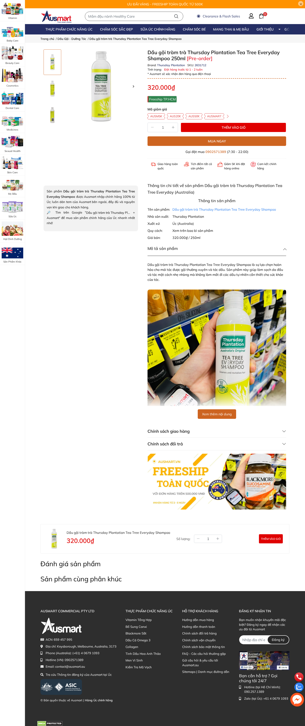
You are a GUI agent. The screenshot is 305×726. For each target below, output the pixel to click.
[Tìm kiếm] (176, 16)
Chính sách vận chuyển (199, 640)
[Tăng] (173, 127)
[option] (52, 62)
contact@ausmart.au (70, 667)
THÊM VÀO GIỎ (233, 127)
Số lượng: (183, 539)
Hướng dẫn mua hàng (198, 620)
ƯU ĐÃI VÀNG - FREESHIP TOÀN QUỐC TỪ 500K (165, 4)
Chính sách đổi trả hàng (199, 633)
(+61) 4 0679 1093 (85, 653)
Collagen (132, 647)
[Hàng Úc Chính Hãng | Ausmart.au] (56, 16)
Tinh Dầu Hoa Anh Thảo (143, 654)
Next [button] (133, 86)
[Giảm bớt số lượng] (198, 539)
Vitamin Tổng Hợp (139, 620)
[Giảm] (152, 127)
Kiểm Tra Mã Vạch (139, 667)
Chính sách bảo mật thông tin (203, 647)
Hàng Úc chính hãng (99, 700)
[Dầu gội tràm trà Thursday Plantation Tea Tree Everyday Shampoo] (101, 86)
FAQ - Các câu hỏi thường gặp (204, 654)
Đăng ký (278, 640)
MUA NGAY (217, 141)
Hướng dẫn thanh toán (198, 627)
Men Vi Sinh (134, 660)
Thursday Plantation (171, 65)
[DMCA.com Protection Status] (49, 723)
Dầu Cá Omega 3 (138, 640)
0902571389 (215, 152)
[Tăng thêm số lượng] (218, 539)
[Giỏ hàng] (259, 15)
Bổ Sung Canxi (136, 627)
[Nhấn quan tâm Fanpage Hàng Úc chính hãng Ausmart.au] (264, 660)
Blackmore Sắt (136, 633)
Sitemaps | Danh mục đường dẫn (205, 672)
